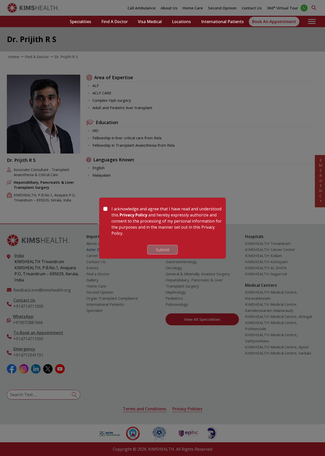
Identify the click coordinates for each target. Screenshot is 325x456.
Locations (181, 21)
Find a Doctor (114, 21)
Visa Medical (150, 21)
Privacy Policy (133, 215)
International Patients (222, 21)
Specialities (80, 21)
